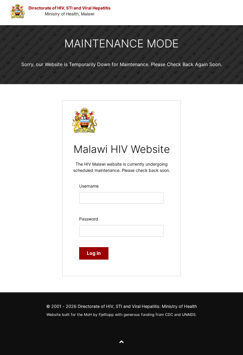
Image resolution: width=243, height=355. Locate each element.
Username (89, 185)
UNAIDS (189, 314)
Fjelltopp (106, 314)
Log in (94, 253)
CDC (169, 314)
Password (88, 218)
